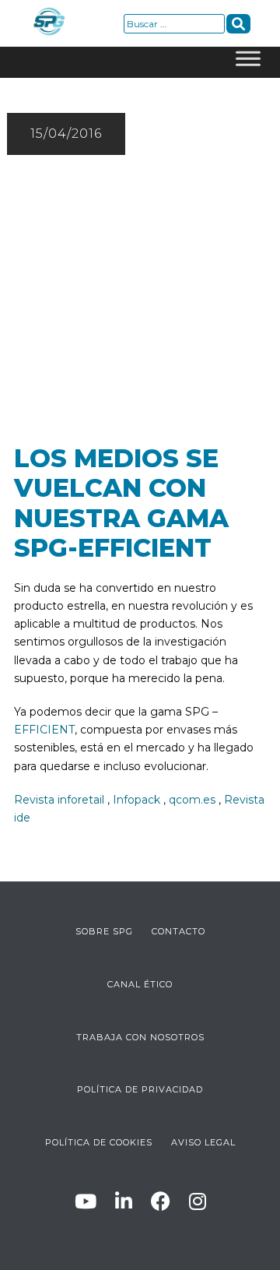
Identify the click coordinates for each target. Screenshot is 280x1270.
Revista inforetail (59, 800)
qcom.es (192, 800)
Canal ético (140, 984)
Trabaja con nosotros (140, 1037)
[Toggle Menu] (248, 62)
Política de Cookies (98, 1142)
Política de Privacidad (140, 1089)
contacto (178, 931)
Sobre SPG (104, 931)
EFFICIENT (44, 730)
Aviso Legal (203, 1142)
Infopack (136, 800)
